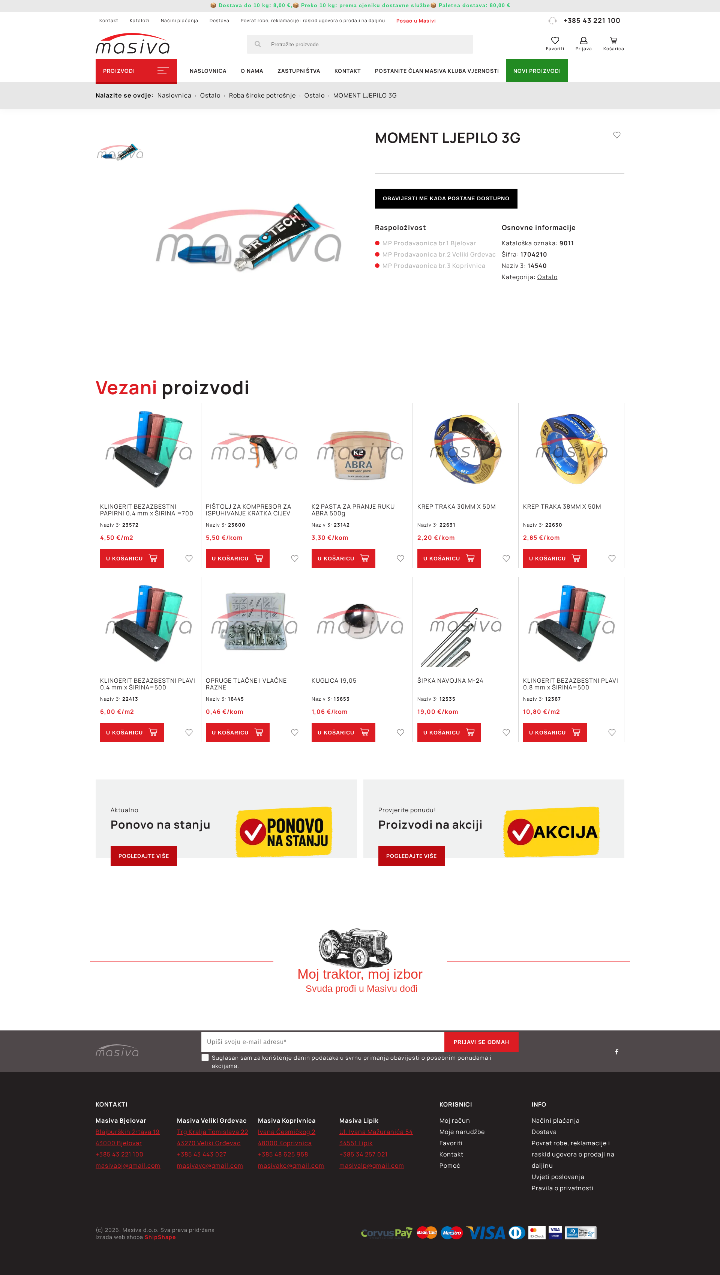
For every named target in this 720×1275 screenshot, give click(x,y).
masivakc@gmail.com (291, 1165)
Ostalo (547, 277)
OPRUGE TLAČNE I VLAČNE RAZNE (246, 684)
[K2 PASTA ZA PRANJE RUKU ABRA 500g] (360, 449)
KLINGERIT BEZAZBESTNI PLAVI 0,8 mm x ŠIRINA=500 (570, 684)
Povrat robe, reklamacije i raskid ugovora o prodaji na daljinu (313, 20)
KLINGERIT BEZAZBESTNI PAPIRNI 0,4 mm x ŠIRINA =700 (147, 510)
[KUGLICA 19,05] (360, 623)
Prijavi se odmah (481, 1042)
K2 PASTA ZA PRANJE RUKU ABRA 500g (353, 510)
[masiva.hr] (133, 44)
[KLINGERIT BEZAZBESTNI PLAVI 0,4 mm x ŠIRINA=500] (148, 623)
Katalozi (140, 20)
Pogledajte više (143, 855)
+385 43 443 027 (201, 1154)
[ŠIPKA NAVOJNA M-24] (465, 623)
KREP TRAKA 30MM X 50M (456, 507)
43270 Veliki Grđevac (209, 1143)
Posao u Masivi (416, 20)
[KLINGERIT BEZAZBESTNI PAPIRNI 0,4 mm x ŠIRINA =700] (148, 449)
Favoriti (451, 1143)
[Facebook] (616, 1051)
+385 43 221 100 (592, 20)
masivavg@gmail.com (210, 1165)
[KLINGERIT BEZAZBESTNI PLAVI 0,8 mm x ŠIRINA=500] (571, 623)
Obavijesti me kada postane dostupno (446, 198)
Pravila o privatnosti (563, 1188)
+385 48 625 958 (283, 1154)
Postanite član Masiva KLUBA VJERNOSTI (437, 70)
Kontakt (108, 20)
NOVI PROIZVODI (537, 70)
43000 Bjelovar (119, 1143)
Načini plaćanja (179, 20)
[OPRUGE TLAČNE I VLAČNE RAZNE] (254, 623)
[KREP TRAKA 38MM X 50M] (571, 449)
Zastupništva (299, 70)
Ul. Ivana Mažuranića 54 (376, 1132)
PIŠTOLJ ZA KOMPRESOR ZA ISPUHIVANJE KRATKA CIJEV (248, 510)
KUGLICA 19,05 (334, 681)
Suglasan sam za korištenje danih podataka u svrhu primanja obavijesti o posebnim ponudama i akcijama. (352, 1062)
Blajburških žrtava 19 (128, 1132)
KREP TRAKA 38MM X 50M (562, 507)
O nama (252, 70)
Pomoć (450, 1165)
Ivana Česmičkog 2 (286, 1132)
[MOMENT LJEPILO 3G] (248, 236)
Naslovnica (208, 70)
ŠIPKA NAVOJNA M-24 (450, 681)
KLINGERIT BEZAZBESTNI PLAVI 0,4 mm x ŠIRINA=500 (147, 684)
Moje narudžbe (462, 1132)
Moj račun (455, 1120)
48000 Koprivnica (285, 1143)
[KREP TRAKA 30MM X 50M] (465, 449)
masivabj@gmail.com (128, 1165)
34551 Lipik (356, 1143)
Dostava (220, 20)
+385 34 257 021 (363, 1154)
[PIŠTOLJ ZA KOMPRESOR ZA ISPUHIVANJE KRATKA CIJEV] (254, 449)
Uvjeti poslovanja (558, 1177)
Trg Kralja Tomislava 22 (212, 1132)
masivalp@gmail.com (371, 1165)
